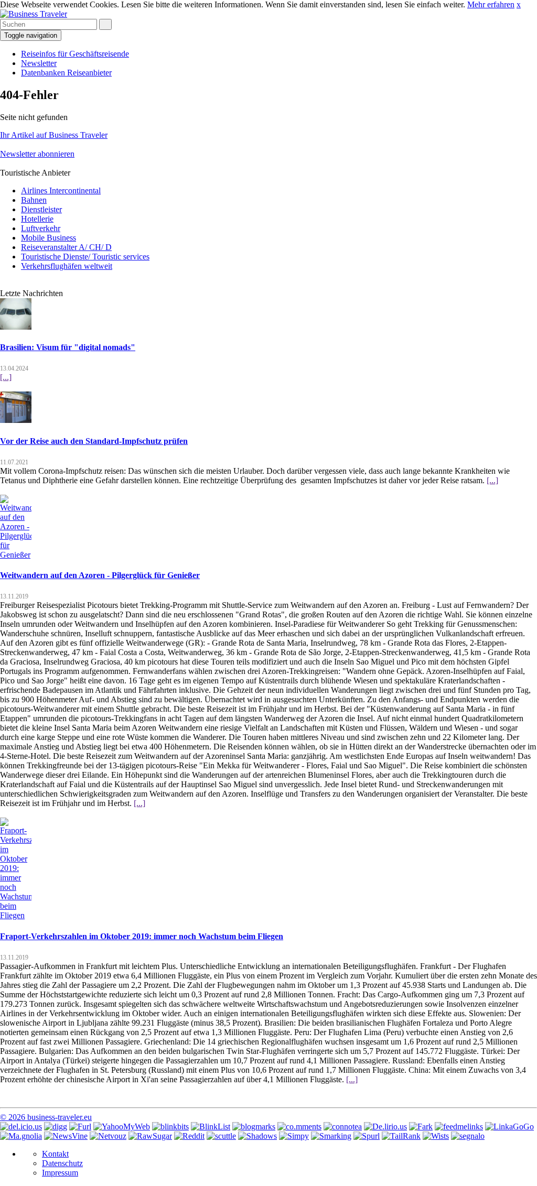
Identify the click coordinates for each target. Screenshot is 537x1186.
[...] (6, 377)
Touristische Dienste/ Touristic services (85, 256)
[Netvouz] (108, 1135)
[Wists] (436, 1135)
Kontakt (55, 1153)
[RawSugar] (150, 1135)
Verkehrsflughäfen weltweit (66, 266)
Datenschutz (62, 1163)
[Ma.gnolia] (21, 1135)
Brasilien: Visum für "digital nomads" (67, 347)
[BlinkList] (210, 1126)
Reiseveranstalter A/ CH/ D (66, 247)
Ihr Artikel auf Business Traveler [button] (54, 134)
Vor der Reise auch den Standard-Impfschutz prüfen (94, 441)
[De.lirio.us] (385, 1126)
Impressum (60, 1172)
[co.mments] (299, 1126)
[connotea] (343, 1126)
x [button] (519, 4)
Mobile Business (48, 237)
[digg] (55, 1126)
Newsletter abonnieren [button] (37, 153)
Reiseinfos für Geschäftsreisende (75, 53)
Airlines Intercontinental (61, 190)
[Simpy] (294, 1135)
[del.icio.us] (21, 1126)
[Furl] (80, 1126)
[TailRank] (401, 1135)
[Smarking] (331, 1135)
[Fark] (421, 1126)
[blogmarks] (253, 1126)
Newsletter (39, 63)
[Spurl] (366, 1135)
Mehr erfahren (490, 4)
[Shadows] (257, 1135)
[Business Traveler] (33, 13)
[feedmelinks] (459, 1126)
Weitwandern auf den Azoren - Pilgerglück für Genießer (100, 575)
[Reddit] (189, 1135)
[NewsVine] (66, 1135)
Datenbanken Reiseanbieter (66, 72)
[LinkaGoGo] (509, 1126)
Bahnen (34, 199)
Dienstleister (41, 209)
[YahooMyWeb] (121, 1126)
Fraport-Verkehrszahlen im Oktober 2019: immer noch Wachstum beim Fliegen (141, 936)
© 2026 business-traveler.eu (46, 1117)
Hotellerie (37, 218)
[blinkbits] (170, 1126)
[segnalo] (468, 1135)
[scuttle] (221, 1135)
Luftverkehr (40, 228)
